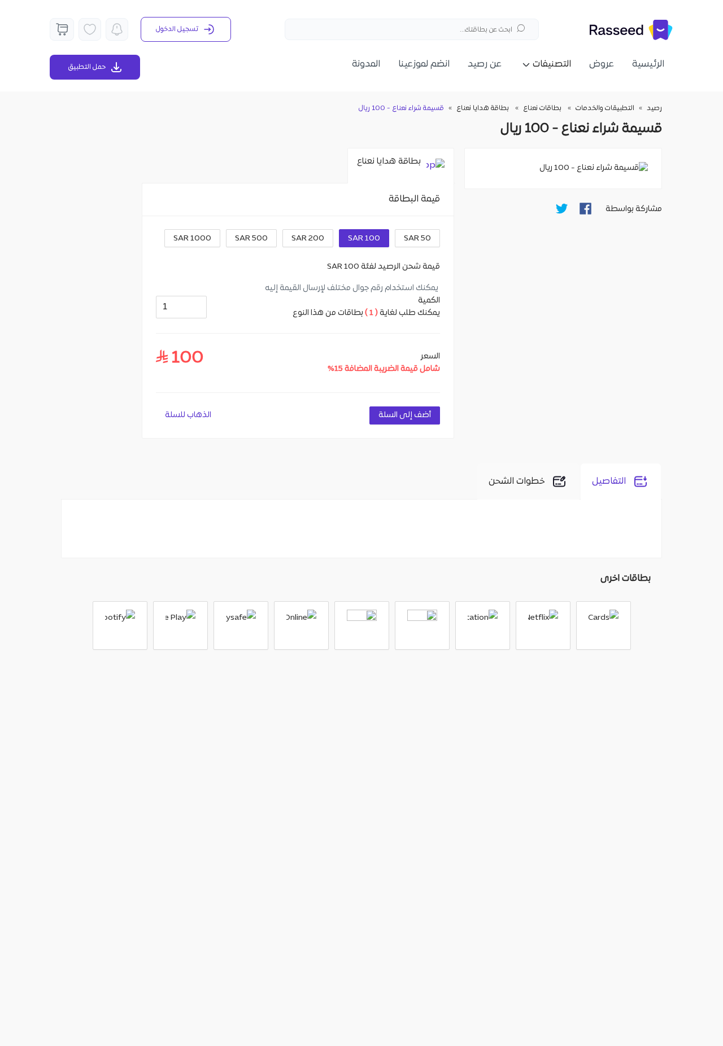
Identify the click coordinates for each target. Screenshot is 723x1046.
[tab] (401, 166)
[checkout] (62, 29)
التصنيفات (552, 64)
